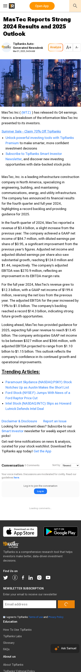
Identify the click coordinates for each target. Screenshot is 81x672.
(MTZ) (26, 124)
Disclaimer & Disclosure (19, 447)
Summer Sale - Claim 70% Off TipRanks (31, 154)
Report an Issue (54, 447)
